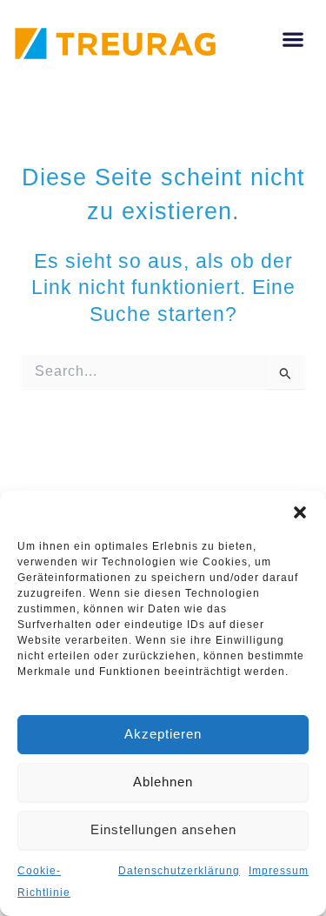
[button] (300, 512)
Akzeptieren (163, 733)
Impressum (279, 871)
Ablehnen (163, 781)
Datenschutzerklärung (179, 871)
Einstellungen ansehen (163, 829)
